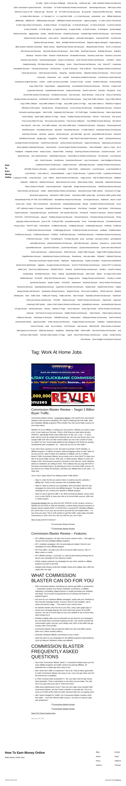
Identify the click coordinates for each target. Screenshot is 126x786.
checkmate (117, 64)
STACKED (66, 283)
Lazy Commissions (91, 160)
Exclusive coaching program (30, 112)
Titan (27, 296)
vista (47, 326)
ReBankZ (101, 256)
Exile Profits (47, 112)
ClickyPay (63, 73)
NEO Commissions (40, 204)
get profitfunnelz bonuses (102, 134)
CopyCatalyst (50, 86)
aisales (43, 34)
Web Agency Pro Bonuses (27, 331)
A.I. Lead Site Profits (64, 16)
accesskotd (96, 16)
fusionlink (58, 130)
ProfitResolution (115, 230)
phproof (44, 217)
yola (119, 331)
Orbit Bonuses (115, 208)
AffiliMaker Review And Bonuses (69, 21)
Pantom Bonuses (21, 213)
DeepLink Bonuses (73, 90)
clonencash (51, 77)
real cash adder (89, 256)
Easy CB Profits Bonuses (71, 99)
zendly (105, 335)
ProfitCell (107, 226)
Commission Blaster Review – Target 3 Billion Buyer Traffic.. (62, 411)
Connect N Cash (76, 82)
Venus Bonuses (74, 309)
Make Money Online (85, 182)
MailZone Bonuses (46, 182)
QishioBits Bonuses (37, 243)
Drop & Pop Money (113, 95)
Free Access (105, 117)
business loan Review (29, 60)
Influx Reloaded (95, 147)
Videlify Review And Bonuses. (76, 313)
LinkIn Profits (73, 169)
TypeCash (117, 300)
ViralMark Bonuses (113, 322)
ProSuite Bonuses (71, 239)
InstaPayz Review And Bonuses (87, 152)
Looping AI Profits (20, 178)
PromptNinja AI (57, 239)
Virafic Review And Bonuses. (59, 322)
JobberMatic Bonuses (57, 156)
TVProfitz (56, 300)
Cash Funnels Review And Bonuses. (90, 60)
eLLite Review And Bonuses (81, 108)
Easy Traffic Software (29, 104)
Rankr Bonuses (70, 252)
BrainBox (117, 51)
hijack (101, 138)
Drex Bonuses (74, 95)
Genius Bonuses (62, 134)
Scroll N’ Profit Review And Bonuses (86, 265)
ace (103, 16)
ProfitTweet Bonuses (86, 235)
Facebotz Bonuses (97, 112)
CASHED (110, 60)
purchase (89, 239)
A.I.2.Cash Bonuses (82, 16)
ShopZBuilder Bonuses (75, 274)
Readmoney (76, 256)
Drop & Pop (99, 95)
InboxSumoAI (51, 147)
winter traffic (85, 331)
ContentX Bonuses (100, 82)
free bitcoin (117, 121)
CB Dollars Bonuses (45, 64)
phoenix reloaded (114, 213)
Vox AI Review (56, 326)
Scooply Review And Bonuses (58, 265)
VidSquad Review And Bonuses (94, 317)
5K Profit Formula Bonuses (69, 12)
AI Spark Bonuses (60, 29)
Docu (119, 90)
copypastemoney (63, 86)
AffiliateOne (30, 21)
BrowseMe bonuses (78, 55)
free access (116, 117)
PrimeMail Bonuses (113, 221)
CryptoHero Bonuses (35, 90)
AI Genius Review (114, 25)
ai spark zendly (75, 29)
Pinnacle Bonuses (81, 217)
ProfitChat (117, 226)
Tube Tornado (78, 296)
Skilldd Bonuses (26, 278)
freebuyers (101, 125)
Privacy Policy (19, 226)
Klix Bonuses (103, 156)
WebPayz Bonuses (46, 331)
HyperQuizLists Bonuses (111, 143)
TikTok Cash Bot (106, 291)
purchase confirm (102, 239)
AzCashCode (116, 38)
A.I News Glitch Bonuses (29, 16)
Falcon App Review (113, 112)
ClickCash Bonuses (29, 73)
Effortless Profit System (31, 108)
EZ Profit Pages (82, 112)
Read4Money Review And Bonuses (56, 256)
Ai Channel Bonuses (80, 25)
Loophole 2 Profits (94, 173)
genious (51, 134)
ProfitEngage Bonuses (62, 230)
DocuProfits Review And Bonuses (36, 95)
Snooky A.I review (114, 278)
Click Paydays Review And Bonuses (107, 69)
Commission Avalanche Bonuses (83, 77)
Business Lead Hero (95, 55)
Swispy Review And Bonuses (28, 291)
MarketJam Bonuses (113, 182)
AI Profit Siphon (45, 29)
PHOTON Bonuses (31, 217)
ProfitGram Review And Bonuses (85, 230)
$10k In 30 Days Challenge (54, 3)
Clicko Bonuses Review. (48, 73)
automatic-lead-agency (85, 38)
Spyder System (54, 283)
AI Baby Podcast (50, 25)
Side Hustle (90, 274)
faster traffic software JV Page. (47, 117)
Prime (84, 221)
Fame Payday (27, 117)
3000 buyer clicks (114, 7)
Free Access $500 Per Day (32, 121)
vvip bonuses (82, 326)
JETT (119, 152)
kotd (36, 160)
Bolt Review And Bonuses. (31, 51)
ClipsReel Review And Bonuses (96, 73)
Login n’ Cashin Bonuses (76, 173)
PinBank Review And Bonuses (60, 217)
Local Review (30, 173)
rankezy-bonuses (55, 252)
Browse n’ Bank (41, 55)
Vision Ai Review (37, 326)
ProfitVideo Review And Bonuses (108, 235)
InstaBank (19, 152)
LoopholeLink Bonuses (112, 173)
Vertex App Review (89, 309)
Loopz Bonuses (35, 178)
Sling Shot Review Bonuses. (55, 278)
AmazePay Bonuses (71, 34)
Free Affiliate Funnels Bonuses (99, 121)
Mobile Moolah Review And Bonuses (62, 191)
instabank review (31, 152)
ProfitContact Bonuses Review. (39, 230)
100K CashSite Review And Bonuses (106, 3)
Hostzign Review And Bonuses (27, 143)
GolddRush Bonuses (27, 138)
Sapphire (41, 265)
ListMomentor (85, 169)
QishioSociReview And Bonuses (59, 243)
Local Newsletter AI (113, 169)
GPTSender (63, 138)
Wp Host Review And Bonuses (104, 331)
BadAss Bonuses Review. (44, 42)
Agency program (90, 21)
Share (54, 274)
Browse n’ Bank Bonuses (59, 55)
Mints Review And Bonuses (28, 191)
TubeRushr (117, 296)
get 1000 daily (76, 134)
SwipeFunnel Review (105, 287)
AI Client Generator (97, 25)
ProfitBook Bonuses (59, 226)
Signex (99, 274)
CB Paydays (60, 64)
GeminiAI (42, 134)
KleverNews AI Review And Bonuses (82, 156)
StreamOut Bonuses (25, 287)
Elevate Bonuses (61, 108)
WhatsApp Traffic (72, 331)
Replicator (65, 261)
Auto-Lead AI (54, 38)
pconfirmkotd (53, 213)
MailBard (117, 178)
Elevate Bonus (47, 108)
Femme (96, 117)
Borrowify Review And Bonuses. (55, 51)
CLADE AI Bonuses (70, 69)
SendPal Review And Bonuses (85, 269)
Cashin (118, 60)
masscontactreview (53, 187)
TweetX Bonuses (68, 300)
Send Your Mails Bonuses (39, 269)
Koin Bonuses (115, 156)
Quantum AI (104, 243)
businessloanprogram (48, 60)
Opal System (103, 208)
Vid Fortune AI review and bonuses (49, 313)
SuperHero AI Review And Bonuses (69, 287)
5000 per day (39, 12)
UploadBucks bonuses (90, 304)
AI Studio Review (89, 29)
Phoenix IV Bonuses (98, 213)
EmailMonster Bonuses (103, 108)
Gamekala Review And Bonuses (108, 130)
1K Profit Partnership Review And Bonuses (70, 7)
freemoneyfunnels (114, 125)
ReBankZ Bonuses (113, 256)
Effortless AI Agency (113, 104)
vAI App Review (21, 309)
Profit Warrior (44, 226)
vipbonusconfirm (39, 322)
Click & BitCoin (85, 69)
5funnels (49, 12)
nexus (118, 204)
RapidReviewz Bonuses (31, 256)
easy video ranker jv (96, 104)
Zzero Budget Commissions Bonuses (106, 339)
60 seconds (86, 12)
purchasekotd (116, 239)
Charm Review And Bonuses (84, 64)
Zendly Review (115, 335)
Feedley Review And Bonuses (79, 117)
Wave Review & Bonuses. (111, 326)
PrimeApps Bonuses (96, 221)
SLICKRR (38, 278)
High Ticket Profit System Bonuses (83, 138)
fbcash (63, 117)
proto (82, 239)
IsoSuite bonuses (108, 152)
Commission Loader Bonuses (109, 77)
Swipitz (118, 287)
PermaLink (84, 213)
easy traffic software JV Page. (50, 104)
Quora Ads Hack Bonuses (111, 248)
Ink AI (119, 147)
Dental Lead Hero (89, 90)
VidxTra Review (115, 317)
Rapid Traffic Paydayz (86, 252)
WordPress (117, 780)
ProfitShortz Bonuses (23, 235)
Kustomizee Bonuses (74, 160)
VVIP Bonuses (69, 326)
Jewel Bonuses (23, 156)
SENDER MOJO (56, 269)
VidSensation (75, 317)
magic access (86, 178)
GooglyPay (52, 138)
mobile (43, 191)
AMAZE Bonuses (54, 34)
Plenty (118, 217)
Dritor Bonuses (88, 95)
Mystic (28, 204)
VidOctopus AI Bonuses (43, 317)
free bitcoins (26, 125)
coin (59, 77)
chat (99, 64)
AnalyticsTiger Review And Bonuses (95, 34)
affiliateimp (19, 21)
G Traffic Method (87, 130)
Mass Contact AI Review (34, 187)
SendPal (68, 269)
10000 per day (84, 3)
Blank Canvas (49, 47)
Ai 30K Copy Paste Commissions (29, 25)
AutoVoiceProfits (102, 38)
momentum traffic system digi (83, 195)
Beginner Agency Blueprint (97, 42)
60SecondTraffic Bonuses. (103, 12)
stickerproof (76, 283)
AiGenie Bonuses (20, 34)
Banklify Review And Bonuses (73, 42)
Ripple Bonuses (77, 261)
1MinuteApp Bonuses (97, 7)
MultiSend (105, 200)
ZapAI (69, 335)
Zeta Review (85, 339)
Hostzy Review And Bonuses (71, 143)
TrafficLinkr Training (49, 296)
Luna (45, 178)
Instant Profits (58, 152)
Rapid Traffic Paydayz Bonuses (109, 252)
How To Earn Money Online (8, 171)
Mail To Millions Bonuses (102, 178)
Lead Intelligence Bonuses (111, 160)
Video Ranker (94, 313)
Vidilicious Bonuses (24, 317)
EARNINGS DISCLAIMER (49, 99)
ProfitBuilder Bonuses (94, 226)
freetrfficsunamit (28, 130)
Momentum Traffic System (60, 195)
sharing (61, 274)
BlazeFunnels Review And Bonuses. (71, 47)
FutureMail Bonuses (71, 130)
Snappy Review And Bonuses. (93, 278)
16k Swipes (47, 7)
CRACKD (105, 86)
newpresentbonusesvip (72, 204)
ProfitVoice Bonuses (34, 239)
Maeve (51, 178)
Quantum (94, 243)
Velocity (47, 309)
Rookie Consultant (92, 261)
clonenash (41, 77)
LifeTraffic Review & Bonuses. (35, 169)
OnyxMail (92, 208)
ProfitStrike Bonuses (41, 235)
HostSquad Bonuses (113, 138)
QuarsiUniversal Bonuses (89, 248)
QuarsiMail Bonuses (33, 248)
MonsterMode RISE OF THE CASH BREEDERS (34, 200)
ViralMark (100, 322)
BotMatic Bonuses (105, 51)
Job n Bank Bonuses (39, 156)
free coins (36, 125)
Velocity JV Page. (59, 309)
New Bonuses (55, 204)
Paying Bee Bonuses (38, 213)
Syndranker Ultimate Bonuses (53, 291)
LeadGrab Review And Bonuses (48, 165)
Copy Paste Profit (36, 86)
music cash (20, 204)
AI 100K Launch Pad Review (110, 21)
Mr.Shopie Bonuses (91, 200)
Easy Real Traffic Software (93, 99)
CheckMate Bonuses (21, 69)
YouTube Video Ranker (29, 335)
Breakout (29, 55)
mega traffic (67, 187)
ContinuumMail (115, 82)
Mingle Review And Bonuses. (85, 187)
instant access (45, 152)
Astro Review (116, 34)
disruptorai (111, 90)
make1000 (99, 182)
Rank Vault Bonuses (39, 252)
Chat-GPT (107, 64)
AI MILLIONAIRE (30, 29)
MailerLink (34, 182)
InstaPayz (69, 152)
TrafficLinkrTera (65, 296)
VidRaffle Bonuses (61, 317)
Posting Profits (57, 221)
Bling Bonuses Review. (95, 47)
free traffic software (49, 125)
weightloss (60, 331)
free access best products (55, 121)
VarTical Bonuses (35, 309)
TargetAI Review (73, 291)
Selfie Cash (22, 269)
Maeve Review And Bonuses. (67, 178)
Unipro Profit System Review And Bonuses (63, 304)
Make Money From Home (66, 182)
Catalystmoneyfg (29, 64)
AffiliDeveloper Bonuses (46, 21)
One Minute (82, 208)
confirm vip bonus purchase (57, 82)
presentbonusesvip (72, 221)
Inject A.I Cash (109, 147)
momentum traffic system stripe (109, 195)
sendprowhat (28, 274)
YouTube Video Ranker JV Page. (52, 335)
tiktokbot (118, 291)
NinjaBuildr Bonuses (53, 208)
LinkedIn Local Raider (57, 169)
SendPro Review (114, 269)
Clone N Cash (115, 73)
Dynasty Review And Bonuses (26, 99)
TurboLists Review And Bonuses (38, 300)
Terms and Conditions (89, 291)
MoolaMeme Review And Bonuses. (68, 200)
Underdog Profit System (36, 304)
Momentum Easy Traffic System (90, 191)
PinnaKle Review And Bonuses (102, 217)
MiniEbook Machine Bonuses (109, 187)
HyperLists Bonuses (92, 143)
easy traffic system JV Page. (75, 104)
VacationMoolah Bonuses (111, 304)
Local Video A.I (43, 173)
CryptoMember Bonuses (54, 90)
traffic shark (35, 296)
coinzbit (66, 77)
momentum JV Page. (113, 191)
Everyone (117, 108)
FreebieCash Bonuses (86, 125)
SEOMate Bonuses (42, 274)
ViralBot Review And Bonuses (83, 322)
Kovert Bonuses (46, 160)
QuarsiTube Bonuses (69, 248)
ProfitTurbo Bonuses (68, 235)
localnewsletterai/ (57, 173)
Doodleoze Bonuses (59, 95)
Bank (58, 42)
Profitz (46, 239)
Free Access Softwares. (76, 121)
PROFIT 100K (32, 226)
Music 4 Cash (115, 200)
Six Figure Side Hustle (112, 274)
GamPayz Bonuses (29, 134)
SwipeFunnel (90, 287)
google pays (42, 138)
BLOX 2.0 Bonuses (113, 47)
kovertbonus (59, 160)
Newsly (85, 204)
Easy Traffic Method (113, 99)
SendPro (102, 269)
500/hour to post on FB (23, 12)
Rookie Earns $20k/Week (111, 261)
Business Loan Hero (113, 55)
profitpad (103, 230)
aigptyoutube (34, 34)
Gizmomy (117, 134)
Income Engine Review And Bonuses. (73, 147)
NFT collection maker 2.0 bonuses (30, 208)
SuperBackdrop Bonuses (44, 287)
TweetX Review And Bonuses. (89, 300)
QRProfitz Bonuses (81, 243)
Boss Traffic (74, 51)
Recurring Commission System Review (44, 261)
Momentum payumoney (39, 195)
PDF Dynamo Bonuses (69, 213)
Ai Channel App (65, 25)
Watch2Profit (94, 326)
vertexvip (30, 313)
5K (56, 12)
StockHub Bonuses (90, 283)
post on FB (46, 221)
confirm (42, 82)
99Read (118, 12)
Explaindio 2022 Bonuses (64, 112)
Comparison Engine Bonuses (26, 82)
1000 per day (72, 3)
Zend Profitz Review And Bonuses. (87, 335)
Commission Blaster (62, 418)
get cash (87, 134)
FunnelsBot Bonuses (45, 130)
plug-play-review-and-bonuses (28, 221)
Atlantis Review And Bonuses (35, 38)
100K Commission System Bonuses (27, 7)
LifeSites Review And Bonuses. (109, 165)
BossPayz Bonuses (88, 51)
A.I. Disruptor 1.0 (47, 16)
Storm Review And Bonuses (110, 283)
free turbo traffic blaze (67, 125)
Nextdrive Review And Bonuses (102, 204)
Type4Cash (106, 300)
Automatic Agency (68, 38)
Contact (88, 82)
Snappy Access (74, 278)
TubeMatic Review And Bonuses (98, 296)
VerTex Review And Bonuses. (109, 309)
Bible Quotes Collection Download (28, 47)
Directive (101, 90)
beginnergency (115, 42)
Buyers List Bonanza (66, 60)
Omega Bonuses (69, 208)
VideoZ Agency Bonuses (111, 313)
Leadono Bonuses (70, 165)
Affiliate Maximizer (114, 16)
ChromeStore (55, 69)
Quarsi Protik (116, 243)
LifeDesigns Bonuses (87, 165)
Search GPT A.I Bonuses (111, 265)
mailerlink (24, 182)
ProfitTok (54, 235)
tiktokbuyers (18, 296)
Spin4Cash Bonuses (38, 283)
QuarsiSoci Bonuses (51, 248)
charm (69, 64)
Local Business (98, 169)
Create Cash (116, 86)
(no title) (39, 3)
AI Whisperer (103, 29)
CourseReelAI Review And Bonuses (86, 86)
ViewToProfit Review (23, 322)
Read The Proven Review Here (43, 713)
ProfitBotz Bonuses (76, 226)
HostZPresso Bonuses (49, 143)
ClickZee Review (75, 73)
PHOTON (18, 217)
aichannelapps (115, 29)
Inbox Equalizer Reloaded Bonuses (30, 147)
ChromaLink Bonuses (40, 69)
